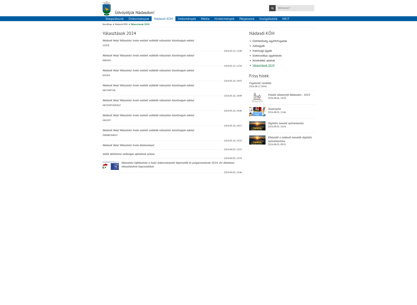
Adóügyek (258, 46)
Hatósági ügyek (262, 51)
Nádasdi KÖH (121, 24)
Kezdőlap (107, 24)
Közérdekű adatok (263, 60)
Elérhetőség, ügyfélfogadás (269, 41)
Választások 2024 (140, 24)
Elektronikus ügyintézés (267, 55)
